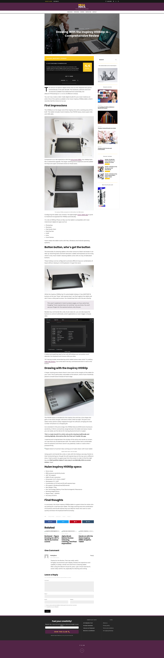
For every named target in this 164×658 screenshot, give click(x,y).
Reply (92, 555)
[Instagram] (82, 645)
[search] (116, 59)
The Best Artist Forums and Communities (105, 149)
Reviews (82, 11)
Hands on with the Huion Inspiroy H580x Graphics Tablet (86, 539)
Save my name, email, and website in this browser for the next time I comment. (61, 605)
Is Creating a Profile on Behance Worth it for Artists (106, 108)
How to (63, 533)
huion (64, 516)
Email (46, 599)
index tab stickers (50, 361)
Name (46, 593)
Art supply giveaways (108, 630)
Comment (47, 580)
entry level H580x (76, 159)
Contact (94, 11)
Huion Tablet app (82, 214)
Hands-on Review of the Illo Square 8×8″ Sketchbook (111, 168)
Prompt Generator (88, 625)
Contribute (56, 1)
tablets (69, 516)
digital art (59, 516)
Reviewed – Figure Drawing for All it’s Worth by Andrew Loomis (52, 539)
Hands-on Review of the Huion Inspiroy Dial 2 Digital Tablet (111, 175)
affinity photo (51, 516)
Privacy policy (106, 625)
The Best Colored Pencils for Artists (107, 128)
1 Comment (82, 28)
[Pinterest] (113, 1)
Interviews (76, 11)
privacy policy (64, 635)
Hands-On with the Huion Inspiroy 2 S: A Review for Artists (110, 161)
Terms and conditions (108, 628)
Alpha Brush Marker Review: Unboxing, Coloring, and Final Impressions (69, 539)
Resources (70, 11)
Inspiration (88, 11)
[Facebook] (80, 645)
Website (71, 599)
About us (105, 623)
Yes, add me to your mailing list (52, 606)
